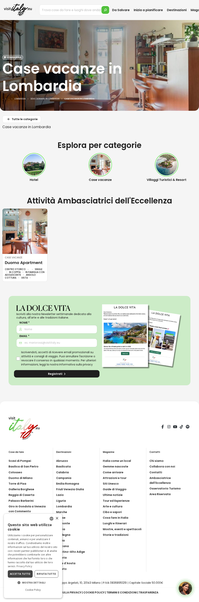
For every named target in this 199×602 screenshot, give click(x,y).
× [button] (56, 518)
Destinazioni (177, 10)
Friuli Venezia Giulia (70, 489)
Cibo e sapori (112, 512)
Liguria (61, 501)
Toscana (62, 546)
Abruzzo (62, 461)
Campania (63, 478)
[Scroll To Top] (192, 597)
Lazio (60, 495)
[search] (105, 10)
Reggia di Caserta (21, 495)
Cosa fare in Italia (115, 518)
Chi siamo (156, 461)
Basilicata (63, 466)
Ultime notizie (113, 495)
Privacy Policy (24, 566)
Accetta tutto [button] (20, 574)
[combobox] (51, 519)
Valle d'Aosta (65, 563)
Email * (24, 336)
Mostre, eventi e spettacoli (122, 529)
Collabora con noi (162, 466)
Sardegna (63, 535)
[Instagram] (169, 427)
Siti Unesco (111, 484)
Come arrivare (113, 472)
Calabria (62, 472)
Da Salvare (121, 10)
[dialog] (33, 556)
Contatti (155, 472)
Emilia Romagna (67, 484)
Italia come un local (117, 461)
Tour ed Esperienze (116, 501)
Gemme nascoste (115, 466)
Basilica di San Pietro (23, 466)
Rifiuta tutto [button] (46, 574)
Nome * (24, 322)
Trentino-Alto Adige (70, 552)
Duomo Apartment (24, 262)
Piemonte (63, 523)
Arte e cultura (112, 506)
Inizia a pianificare (148, 10)
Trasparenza (148, 592)
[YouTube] (175, 427)
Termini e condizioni (121, 592)
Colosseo (15, 472)
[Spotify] (187, 427)
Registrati (55, 374)
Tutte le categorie (24, 119)
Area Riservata (160, 494)
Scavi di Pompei (20, 461)
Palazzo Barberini (21, 501)
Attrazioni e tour (115, 478)
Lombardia (64, 506)
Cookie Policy (94, 592)
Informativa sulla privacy (76, 364)
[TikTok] (181, 427)
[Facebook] (162, 427)
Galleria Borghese (21, 489)
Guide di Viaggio (115, 489)
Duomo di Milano (21, 478)
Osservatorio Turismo (165, 488)
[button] (33, 582)
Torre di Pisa (17, 484)
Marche (61, 512)
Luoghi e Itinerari (115, 523)
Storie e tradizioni (115, 535)
